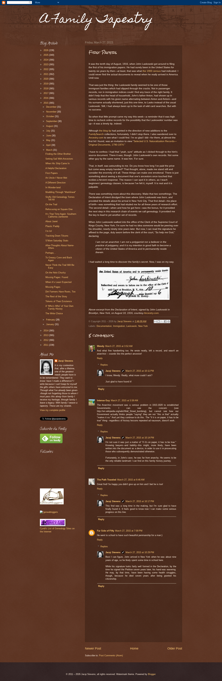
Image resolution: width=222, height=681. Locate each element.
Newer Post (93, 648)
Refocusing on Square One (58, 209)
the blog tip (105, 130)
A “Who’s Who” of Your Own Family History (59, 307)
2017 (46, 93)
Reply (100, 358)
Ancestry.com (96, 137)
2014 (46, 330)
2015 (46, 103)
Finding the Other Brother (58, 154)
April (48, 145)
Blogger (151, 674)
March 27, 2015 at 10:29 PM (140, 552)
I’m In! (48, 231)
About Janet (51, 221)
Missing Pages (52, 287)
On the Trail (51, 204)
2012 (46, 340)
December (51, 107)
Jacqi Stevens (112, 371)
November (51, 111)
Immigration (119, 326)
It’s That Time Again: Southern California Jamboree (60, 215)
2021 (46, 74)
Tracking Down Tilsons (56, 235)
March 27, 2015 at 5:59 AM (124, 400)
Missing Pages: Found (56, 277)
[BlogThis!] (158, 321)
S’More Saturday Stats (56, 240)
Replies (104, 365)
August (50, 126)
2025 (46, 55)
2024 (46, 59)
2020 (46, 79)
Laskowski (131, 326)
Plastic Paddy (52, 226)
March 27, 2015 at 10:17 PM (140, 501)
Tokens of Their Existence (58, 301)
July (48, 130)
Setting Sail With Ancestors (59, 158)
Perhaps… (50, 253)
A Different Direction (55, 182)
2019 (46, 83)
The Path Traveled (106, 479)
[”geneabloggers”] (49, 512)
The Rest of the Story (56, 296)
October (50, 116)
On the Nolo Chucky (55, 272)
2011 (46, 345)
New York (143, 326)
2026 (46, 50)
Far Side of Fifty (105, 530)
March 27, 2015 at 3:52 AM (119, 346)
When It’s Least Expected (58, 282)
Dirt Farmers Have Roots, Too (60, 291)
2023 (46, 64)
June (49, 135)
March (49, 150)
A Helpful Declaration (55, 168)
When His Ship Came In (57, 163)
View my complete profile (52, 410)
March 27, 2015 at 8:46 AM (130, 479)
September (52, 121)
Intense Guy (103, 400)
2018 (46, 88)
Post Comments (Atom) (111, 655)
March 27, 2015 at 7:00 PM (128, 530)
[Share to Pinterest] (168, 321)
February (51, 319)
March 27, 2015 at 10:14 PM (140, 437)
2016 (46, 98)
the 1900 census (152, 71)
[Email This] (155, 321)
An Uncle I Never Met (56, 177)
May (48, 140)
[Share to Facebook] (165, 321)
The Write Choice (54, 313)
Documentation (104, 326)
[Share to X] (162, 321)
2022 (46, 69)
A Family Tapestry (96, 20)
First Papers (51, 173)
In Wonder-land (53, 187)
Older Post (174, 648)
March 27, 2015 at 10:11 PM (140, 371)
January (50, 324)
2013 (46, 335)
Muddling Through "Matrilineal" (60, 192)
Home (134, 648)
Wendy (100, 346)
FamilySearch (96, 134)
